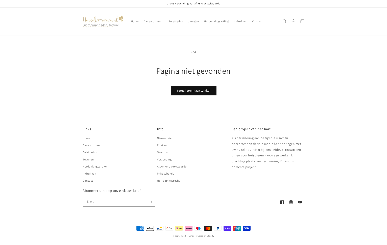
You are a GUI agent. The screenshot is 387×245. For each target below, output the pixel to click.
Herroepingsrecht (168, 180)
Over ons (163, 152)
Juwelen (88, 159)
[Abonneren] (150, 202)
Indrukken (89, 173)
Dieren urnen (91, 145)
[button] (153, 21)
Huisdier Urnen (188, 236)
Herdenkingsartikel (95, 166)
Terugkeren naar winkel (193, 90)
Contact (88, 180)
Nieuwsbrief (165, 138)
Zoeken (162, 145)
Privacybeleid (165, 173)
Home (86, 138)
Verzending (164, 159)
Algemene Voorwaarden (172, 166)
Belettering (90, 152)
